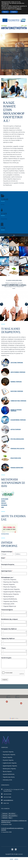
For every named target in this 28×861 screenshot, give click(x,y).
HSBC (2, 507)
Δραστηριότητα (7, 571)
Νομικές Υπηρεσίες (9, 584)
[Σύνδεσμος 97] (14, 54)
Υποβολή (4, 679)
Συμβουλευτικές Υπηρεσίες (11, 589)
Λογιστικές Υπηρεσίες (9, 579)
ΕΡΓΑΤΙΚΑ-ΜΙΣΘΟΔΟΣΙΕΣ (17, 439)
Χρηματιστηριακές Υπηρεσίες (12, 592)
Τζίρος (3, 648)
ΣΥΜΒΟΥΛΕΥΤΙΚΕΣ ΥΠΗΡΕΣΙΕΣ (18, 400)
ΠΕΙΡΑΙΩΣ (3, 503)
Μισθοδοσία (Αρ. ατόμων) (9, 619)
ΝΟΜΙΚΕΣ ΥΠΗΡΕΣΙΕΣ (16, 381)
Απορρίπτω (13, 11)
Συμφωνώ (5, 11)
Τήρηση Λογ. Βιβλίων (8, 638)
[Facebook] (12, 849)
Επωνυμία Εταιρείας (7, 564)
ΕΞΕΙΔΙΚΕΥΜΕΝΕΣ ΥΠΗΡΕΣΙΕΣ (18, 420)
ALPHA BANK (4, 499)
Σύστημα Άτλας (5, 533)
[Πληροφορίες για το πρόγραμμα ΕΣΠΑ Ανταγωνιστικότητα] (14, 23)
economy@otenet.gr (8, 800)
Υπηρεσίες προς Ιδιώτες (10, 601)
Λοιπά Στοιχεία (6, 658)
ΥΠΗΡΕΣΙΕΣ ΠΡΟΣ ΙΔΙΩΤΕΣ (17, 448)
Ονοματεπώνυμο (7, 551)
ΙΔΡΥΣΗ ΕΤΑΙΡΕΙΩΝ (15, 429)
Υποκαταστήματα (7, 610)
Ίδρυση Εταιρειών (8, 596)
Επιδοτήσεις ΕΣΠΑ (8, 604)
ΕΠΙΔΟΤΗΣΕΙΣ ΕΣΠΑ (15, 458)
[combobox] (14, 615)
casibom (16, 859)
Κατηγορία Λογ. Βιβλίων (9, 629)
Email (3, 558)
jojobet (11, 859)
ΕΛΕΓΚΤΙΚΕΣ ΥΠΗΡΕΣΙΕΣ (16, 391)
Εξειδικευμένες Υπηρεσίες (11, 594)
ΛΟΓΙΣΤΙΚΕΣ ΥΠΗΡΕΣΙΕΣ (16, 362)
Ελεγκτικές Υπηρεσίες (9, 587)
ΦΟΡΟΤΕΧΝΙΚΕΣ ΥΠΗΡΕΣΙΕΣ (17, 372)
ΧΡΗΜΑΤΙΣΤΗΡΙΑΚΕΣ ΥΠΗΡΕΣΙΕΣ (16, 410)
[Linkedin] (15, 849)
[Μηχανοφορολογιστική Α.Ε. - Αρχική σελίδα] (5, 740)
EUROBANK (4, 505)
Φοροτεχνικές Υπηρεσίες (10, 582)
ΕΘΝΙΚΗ (3, 501)
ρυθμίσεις (18, 9)
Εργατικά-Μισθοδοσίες (10, 599)
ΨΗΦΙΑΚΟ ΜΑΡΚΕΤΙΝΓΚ (16, 467)
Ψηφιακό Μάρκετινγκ (9, 606)
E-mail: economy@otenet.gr (9, 697)
